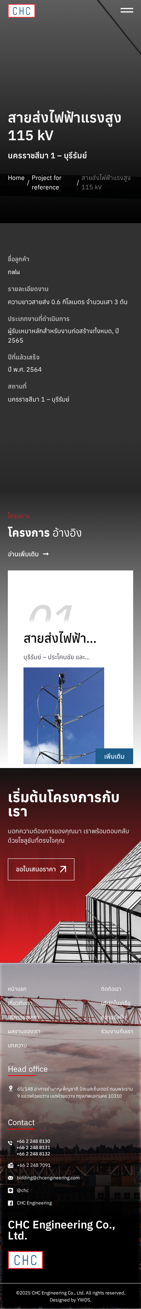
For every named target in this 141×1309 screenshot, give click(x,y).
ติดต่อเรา (111, 988)
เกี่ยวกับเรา (20, 1002)
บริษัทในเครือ (115, 1002)
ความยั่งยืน (114, 1017)
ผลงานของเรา (24, 1031)
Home (16, 178)
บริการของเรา (23, 1017)
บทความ (17, 1045)
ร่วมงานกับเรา (117, 1031)
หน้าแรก (17, 988)
